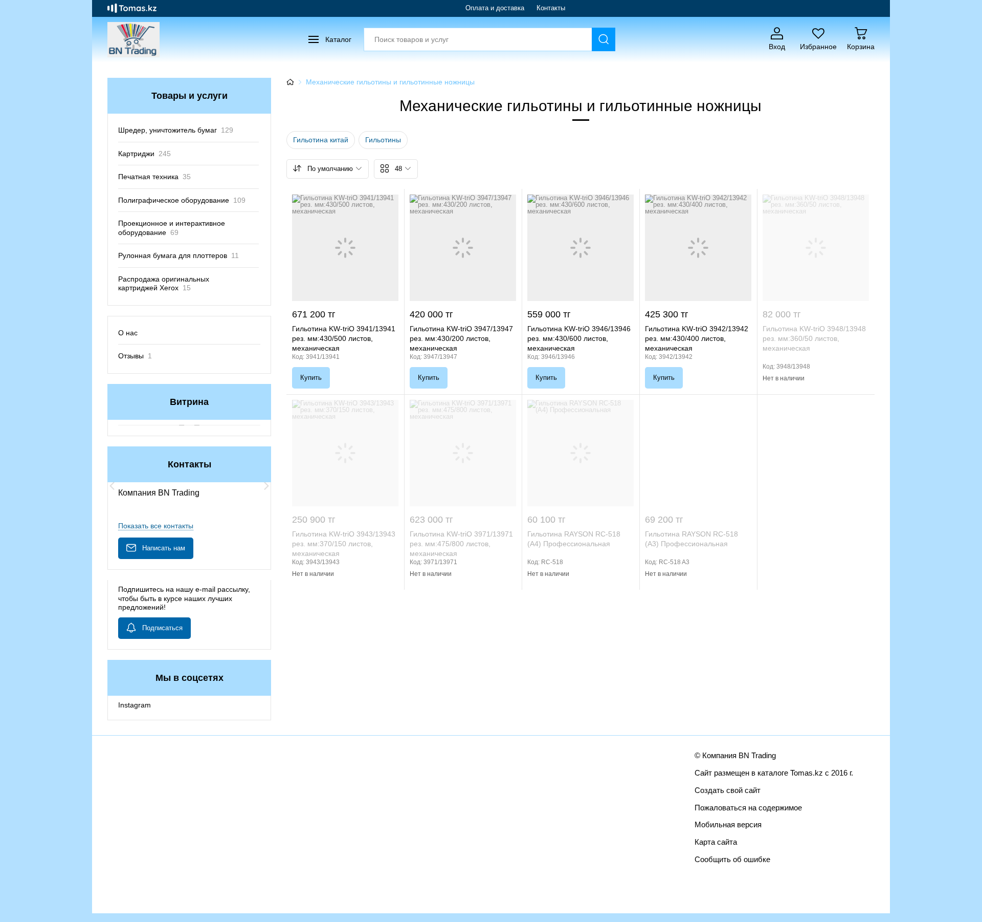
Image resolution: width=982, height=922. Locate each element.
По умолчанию (330, 169)
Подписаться (162, 628)
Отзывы (135, 356)
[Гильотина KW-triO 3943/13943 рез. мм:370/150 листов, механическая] (345, 453)
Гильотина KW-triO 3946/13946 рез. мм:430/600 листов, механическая (579, 338)
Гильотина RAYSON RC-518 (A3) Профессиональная (691, 539)
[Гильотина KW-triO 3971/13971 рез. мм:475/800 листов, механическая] (463, 453)
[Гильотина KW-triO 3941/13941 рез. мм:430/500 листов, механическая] (345, 248)
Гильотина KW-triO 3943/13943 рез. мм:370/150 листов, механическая (343, 544)
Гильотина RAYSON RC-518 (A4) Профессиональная (573, 539)
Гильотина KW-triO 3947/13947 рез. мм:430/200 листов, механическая (461, 338)
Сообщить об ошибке (732, 859)
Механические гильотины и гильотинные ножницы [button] (390, 82)
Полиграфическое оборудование (182, 200)
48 (398, 169)
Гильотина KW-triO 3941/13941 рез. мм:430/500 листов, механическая (343, 338)
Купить (311, 377)
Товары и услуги (189, 95)
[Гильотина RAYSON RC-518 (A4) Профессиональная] (580, 453)
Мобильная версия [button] (728, 824)
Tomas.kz (806, 772)
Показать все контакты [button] (155, 526)
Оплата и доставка (494, 8)
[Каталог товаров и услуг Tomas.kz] (132, 8)
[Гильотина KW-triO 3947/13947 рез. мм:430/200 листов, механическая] (463, 248)
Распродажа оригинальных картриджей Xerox (163, 283)
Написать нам (163, 548)
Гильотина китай (320, 140)
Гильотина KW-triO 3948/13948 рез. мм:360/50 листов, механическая (814, 338)
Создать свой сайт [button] (728, 790)
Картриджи (144, 153)
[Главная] (290, 82)
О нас (128, 333)
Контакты (551, 8)
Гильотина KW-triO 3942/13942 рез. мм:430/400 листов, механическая (696, 338)
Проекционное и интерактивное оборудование (171, 228)
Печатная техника (154, 177)
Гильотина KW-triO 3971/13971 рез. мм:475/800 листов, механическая (461, 544)
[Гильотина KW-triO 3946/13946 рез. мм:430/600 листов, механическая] (580, 248)
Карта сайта (716, 842)
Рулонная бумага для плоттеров (178, 255)
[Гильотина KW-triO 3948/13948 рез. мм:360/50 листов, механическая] (816, 248)
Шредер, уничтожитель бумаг (175, 130)
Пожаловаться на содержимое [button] (748, 807)
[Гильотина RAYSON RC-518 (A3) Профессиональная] (698, 453)
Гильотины (383, 140)
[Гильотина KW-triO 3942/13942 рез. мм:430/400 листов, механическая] (698, 248)
